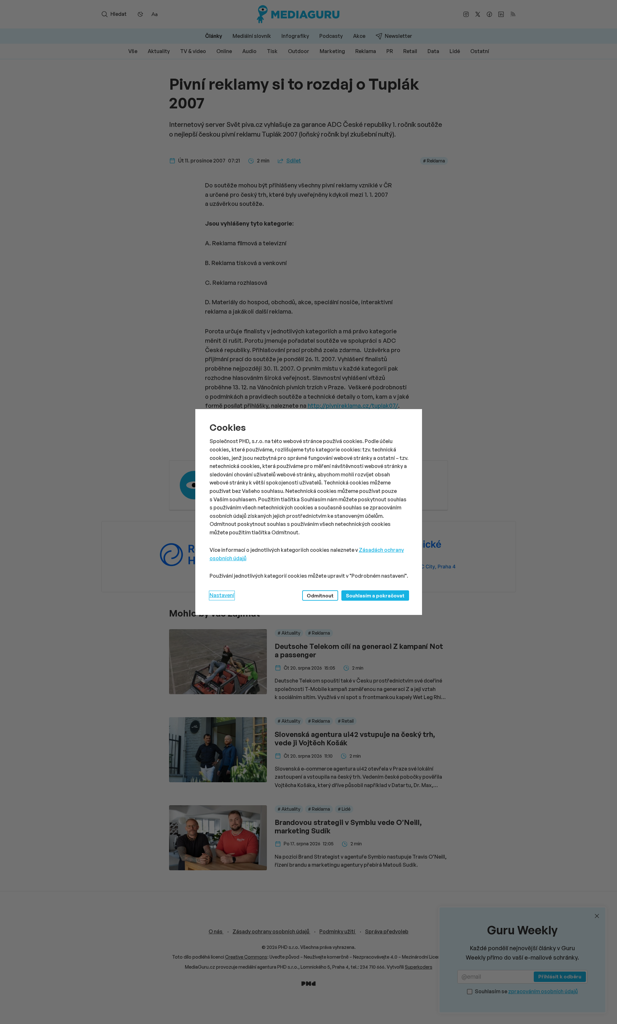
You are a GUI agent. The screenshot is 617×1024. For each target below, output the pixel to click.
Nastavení (222, 595)
